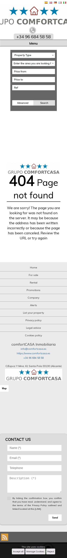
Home (33, 267)
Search (44, 102)
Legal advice (33, 327)
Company (33, 297)
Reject (50, 551)
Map (4, 388)
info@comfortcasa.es (33, 348)
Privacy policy (33, 320)
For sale (33, 275)
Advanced (22, 102)
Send (55, 517)
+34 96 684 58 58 (33, 357)
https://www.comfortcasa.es (33, 353)
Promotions (33, 290)
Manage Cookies (35, 551)
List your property (33, 312)
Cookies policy (33, 335)
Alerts (33, 305)
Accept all (18, 551)
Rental (33, 282)
